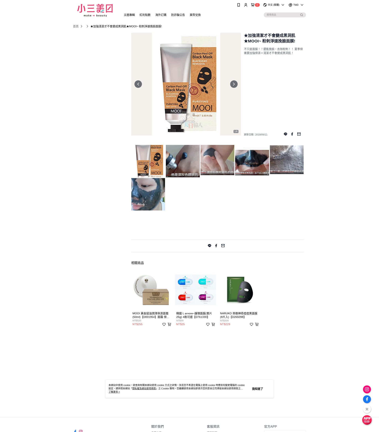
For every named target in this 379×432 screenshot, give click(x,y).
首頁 (76, 26)
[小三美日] (95, 10)
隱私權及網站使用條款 (144, 388)
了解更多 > (114, 392)
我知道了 (257, 388)
